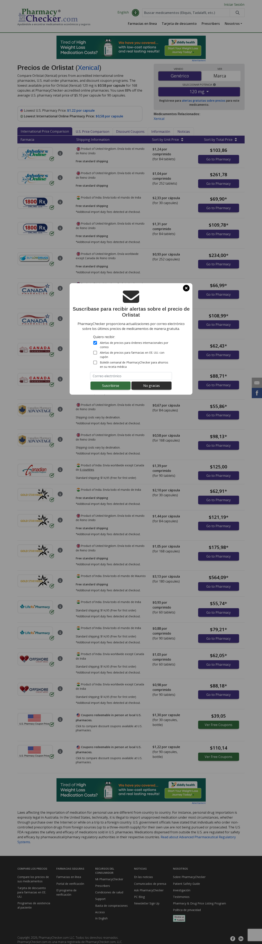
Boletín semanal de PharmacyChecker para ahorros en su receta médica (134, 364)
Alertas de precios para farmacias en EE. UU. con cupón (132, 355)
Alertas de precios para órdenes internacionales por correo (134, 345)
